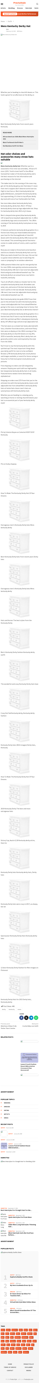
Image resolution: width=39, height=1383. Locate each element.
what (9, 1352)
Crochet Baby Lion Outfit (30, 1025)
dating (6, 1110)
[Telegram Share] (31, 1018)
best (30, 1330)
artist (2, 1330)
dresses (7, 1107)
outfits (3, 1345)
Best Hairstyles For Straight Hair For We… (16, 1210)
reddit (13, 1345)
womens (26, 1352)
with (20, 1352)
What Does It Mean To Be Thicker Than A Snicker (9, 1026)
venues (30, 1348)
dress (6, 1118)
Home (10, 1364)
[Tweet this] (26, 1018)
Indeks (28, 1370)
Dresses (12, 1292)
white (15, 1352)
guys (7, 1337)
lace (2, 1341)
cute (7, 1333)
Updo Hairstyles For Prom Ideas (20, 1217)
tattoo (24, 1348)
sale (18, 1345)
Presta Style (13, 1379)
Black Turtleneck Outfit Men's (13, 142)
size (7, 1348)
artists (7, 1114)
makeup (13, 1341)
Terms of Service (10, 1367)
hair (12, 1337)
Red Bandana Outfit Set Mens (13, 146)
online (29, 1341)
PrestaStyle (19, 2)
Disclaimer (29, 1367)
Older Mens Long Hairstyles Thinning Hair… (22, 1226)
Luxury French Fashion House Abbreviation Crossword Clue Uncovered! (28, 1067)
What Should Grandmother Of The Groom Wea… (23, 1311)
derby (4, 1009)
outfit (34, 1341)
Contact (10, 1370)
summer (18, 1348)
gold (2, 1337)
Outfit (3, 1128)
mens (19, 1009)
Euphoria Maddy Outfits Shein (21, 1277)
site (33, 1345)
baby (20, 1330)
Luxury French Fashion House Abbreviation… (19, 1147)
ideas (31, 1337)
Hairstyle (4, 1208)
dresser (24, 1333)
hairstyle (17, 1337)
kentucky (12, 1009)
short (28, 1345)
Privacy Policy (29, 1364)
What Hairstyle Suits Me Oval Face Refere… (20, 1234)
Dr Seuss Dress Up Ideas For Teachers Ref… (20, 1295)
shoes (23, 1345)
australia (14, 1330)
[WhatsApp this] (36, 1018)
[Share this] (21, 1018)
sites (2, 1348)
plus (8, 1345)
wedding (7, 1103)
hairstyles (25, 1337)
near (24, 1341)
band (25, 1330)
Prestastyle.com (28, 1379)
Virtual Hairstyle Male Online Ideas (23, 1302)
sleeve (12, 1348)
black (35, 1330)
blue (2, 1333)
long (7, 1341)
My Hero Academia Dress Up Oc (21, 1285)
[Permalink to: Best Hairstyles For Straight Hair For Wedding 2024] (19, 1183)
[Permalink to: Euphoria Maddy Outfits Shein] (19, 1262)
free (35, 1333)
